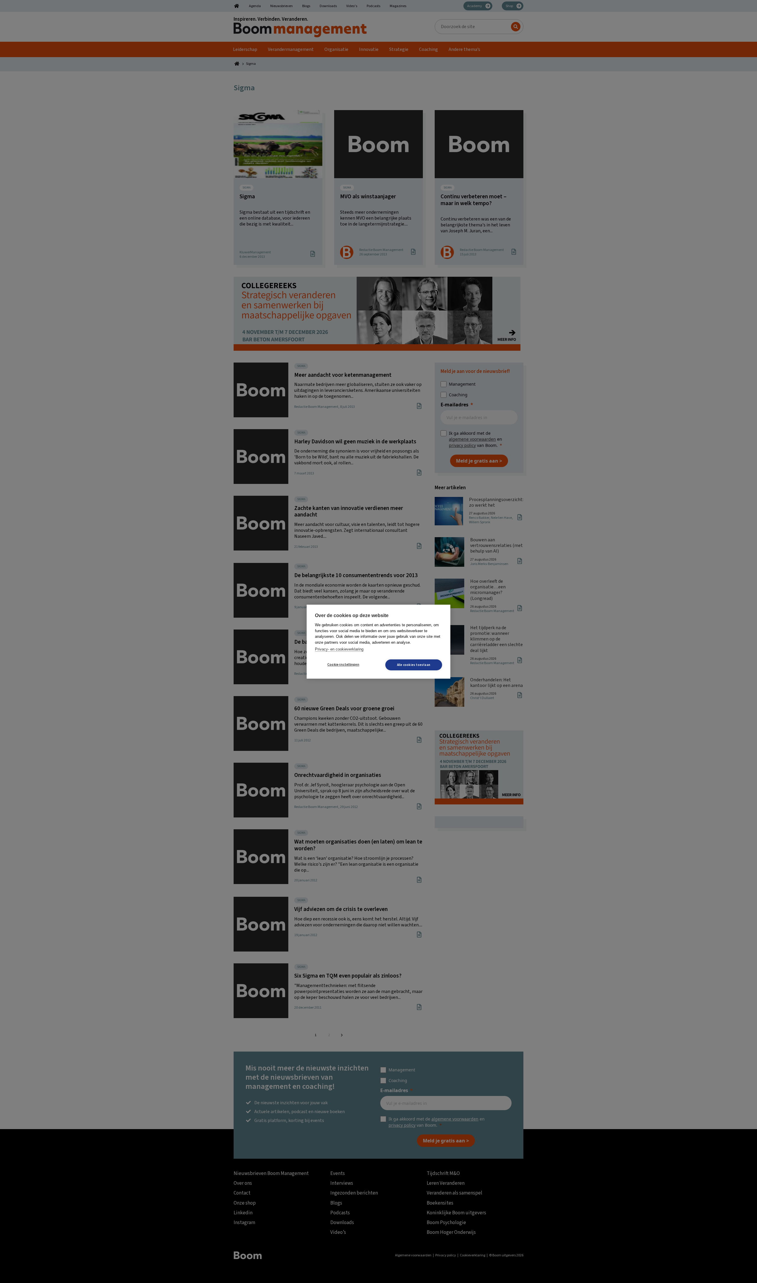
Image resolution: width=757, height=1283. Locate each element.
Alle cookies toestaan (413, 665)
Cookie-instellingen (343, 664)
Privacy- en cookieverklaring (339, 649)
